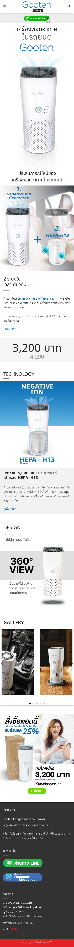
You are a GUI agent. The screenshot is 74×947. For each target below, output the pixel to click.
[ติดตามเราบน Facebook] (69, 6)
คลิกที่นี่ (14, 929)
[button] (5, 6)
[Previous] (3, 663)
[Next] (71, 663)
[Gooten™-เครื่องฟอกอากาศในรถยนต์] (37, 7)
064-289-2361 (26, 923)
